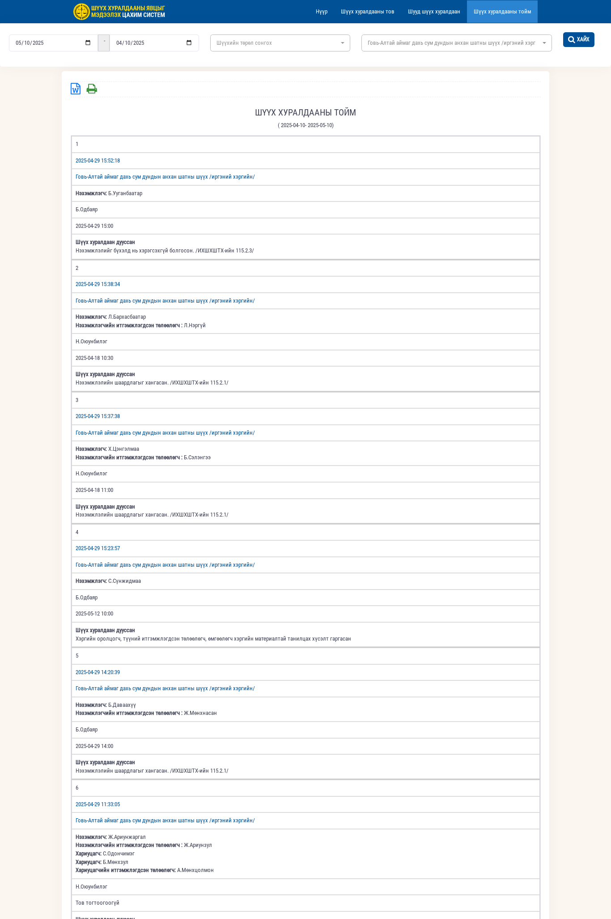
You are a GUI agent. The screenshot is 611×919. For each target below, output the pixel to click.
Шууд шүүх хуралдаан (434, 11)
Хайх (583, 39)
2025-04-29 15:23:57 (98, 548)
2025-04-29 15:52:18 (98, 160)
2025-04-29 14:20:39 (98, 672)
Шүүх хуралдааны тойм (502, 11)
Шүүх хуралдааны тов (368, 11)
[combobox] (280, 42)
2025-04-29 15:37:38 (98, 416)
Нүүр (321, 11)
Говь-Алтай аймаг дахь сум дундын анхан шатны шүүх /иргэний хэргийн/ (165, 176)
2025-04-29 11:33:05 (98, 804)
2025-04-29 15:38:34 (98, 284)
